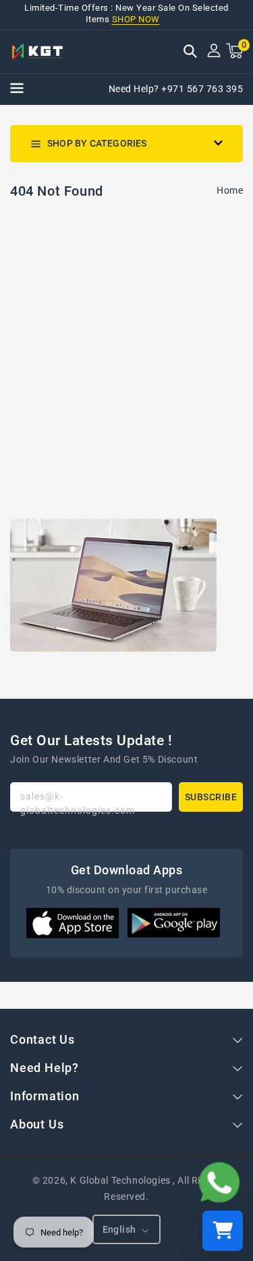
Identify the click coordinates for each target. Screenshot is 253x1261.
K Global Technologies (120, 1180)
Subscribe (211, 797)
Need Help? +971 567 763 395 (176, 88)
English (119, 1229)
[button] (190, 52)
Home (230, 190)
